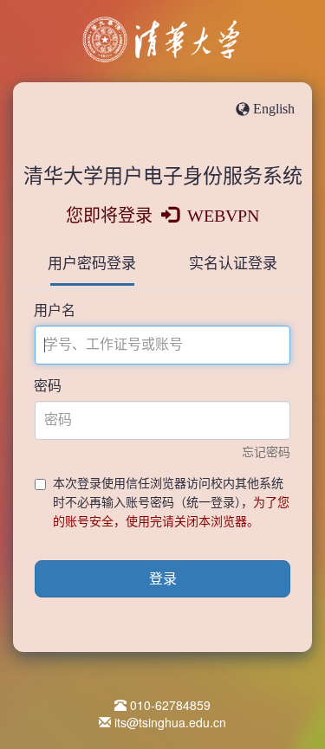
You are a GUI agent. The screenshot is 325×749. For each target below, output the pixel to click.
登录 (163, 578)
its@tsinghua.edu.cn (170, 722)
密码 (48, 385)
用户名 (54, 310)
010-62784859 (170, 704)
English (274, 108)
